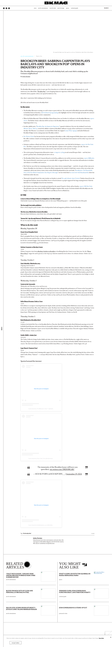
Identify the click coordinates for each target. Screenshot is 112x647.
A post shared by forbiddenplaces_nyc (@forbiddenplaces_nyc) (43, 525)
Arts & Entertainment (43, 8)
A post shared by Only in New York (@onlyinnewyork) (41, 458)
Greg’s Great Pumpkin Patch (29, 232)
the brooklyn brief (27, 533)
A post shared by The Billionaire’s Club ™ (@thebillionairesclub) (43, 408)
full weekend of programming (50, 112)
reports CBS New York (85, 186)
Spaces (67, 8)
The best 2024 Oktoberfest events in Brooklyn (34, 212)
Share (92, 533)
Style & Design (60, 8)
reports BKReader (89, 158)
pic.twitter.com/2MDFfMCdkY (62, 469)
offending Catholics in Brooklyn (46, 251)
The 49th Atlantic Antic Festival (71, 178)
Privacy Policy (101, 638)
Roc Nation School (29, 136)
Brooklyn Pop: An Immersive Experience (48, 126)
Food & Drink (53, 8)
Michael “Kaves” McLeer (30, 128)
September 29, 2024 (74, 474)
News (35, 8)
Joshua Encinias (26, 76)
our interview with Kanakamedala (79, 172)
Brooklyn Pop (41, 91)
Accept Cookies (15, 642)
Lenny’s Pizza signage (71, 130)
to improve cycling (59, 152)
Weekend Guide (74, 8)
